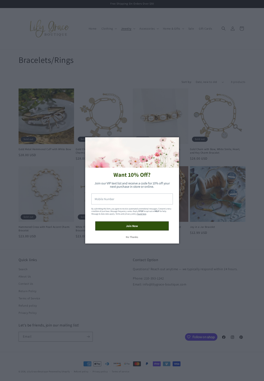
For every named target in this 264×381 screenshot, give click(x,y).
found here (141, 214)
